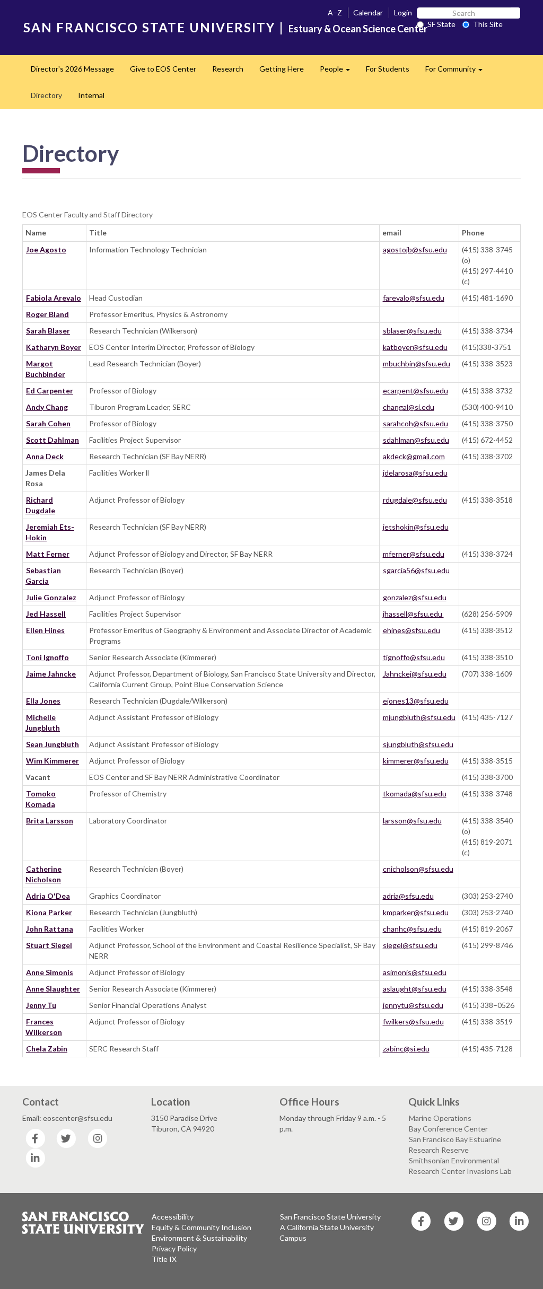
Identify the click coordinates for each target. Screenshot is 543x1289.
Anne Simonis (49, 972)
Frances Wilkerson (43, 1027)
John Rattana (49, 928)
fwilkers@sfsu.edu (413, 1021)
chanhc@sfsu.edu (412, 928)
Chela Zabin (46, 1048)
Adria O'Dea (48, 895)
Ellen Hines (45, 630)
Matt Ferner (47, 553)
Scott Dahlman (52, 439)
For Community (458, 72)
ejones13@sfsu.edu (416, 700)
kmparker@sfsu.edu (416, 912)
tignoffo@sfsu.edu (414, 657)
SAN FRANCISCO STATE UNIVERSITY (149, 27)
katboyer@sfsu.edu (415, 347)
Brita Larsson (49, 820)
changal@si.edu (408, 406)
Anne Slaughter (53, 988)
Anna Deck (45, 456)
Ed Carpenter (49, 390)
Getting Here (281, 68)
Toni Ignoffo (47, 657)
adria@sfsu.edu (408, 895)
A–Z (335, 12)
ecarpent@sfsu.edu (415, 390)
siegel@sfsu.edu (410, 945)
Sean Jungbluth (52, 744)
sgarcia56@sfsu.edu (416, 570)
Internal (91, 95)
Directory (46, 95)
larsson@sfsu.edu (412, 820)
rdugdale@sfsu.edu (415, 499)
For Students (387, 68)
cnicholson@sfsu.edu (418, 868)
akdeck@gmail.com (414, 456)
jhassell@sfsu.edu (413, 613)
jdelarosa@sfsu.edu (415, 472)
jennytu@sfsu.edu (413, 1005)
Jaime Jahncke (51, 673)
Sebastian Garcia (43, 575)
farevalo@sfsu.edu (413, 297)
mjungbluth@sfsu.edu (419, 717)
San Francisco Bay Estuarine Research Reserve (454, 1144)
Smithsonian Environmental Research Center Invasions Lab (460, 1166)
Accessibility (173, 1216)
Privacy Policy (174, 1248)
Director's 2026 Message (72, 68)
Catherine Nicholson (43, 874)
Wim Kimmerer (52, 760)
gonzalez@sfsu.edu (414, 597)
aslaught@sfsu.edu (414, 988)
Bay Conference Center (448, 1128)
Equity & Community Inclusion (201, 1227)
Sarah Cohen (48, 423)
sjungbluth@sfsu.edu (418, 744)
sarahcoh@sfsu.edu (415, 423)
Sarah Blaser (48, 330)
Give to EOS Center (163, 68)
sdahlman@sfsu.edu (416, 439)
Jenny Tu (41, 1005)
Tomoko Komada (40, 799)
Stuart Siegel (49, 945)
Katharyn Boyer (53, 347)
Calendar (368, 12)
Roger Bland (47, 314)
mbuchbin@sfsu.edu (416, 363)
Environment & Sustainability (199, 1237)
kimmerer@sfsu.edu (416, 760)
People (339, 72)
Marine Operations (440, 1118)
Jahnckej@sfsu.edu (414, 673)
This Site (488, 24)
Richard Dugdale (40, 505)
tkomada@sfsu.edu (414, 793)
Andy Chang (47, 406)
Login (403, 12)
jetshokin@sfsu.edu (416, 526)
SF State (441, 24)
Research (227, 68)
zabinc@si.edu (406, 1048)
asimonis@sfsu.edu (414, 972)
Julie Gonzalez (51, 597)
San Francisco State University (330, 1216)
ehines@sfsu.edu (411, 630)
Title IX (164, 1259)
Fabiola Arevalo (53, 297)
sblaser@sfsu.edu (412, 330)
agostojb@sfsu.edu (415, 249)
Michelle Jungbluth (42, 722)
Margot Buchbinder (45, 369)
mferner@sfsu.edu (413, 553)
